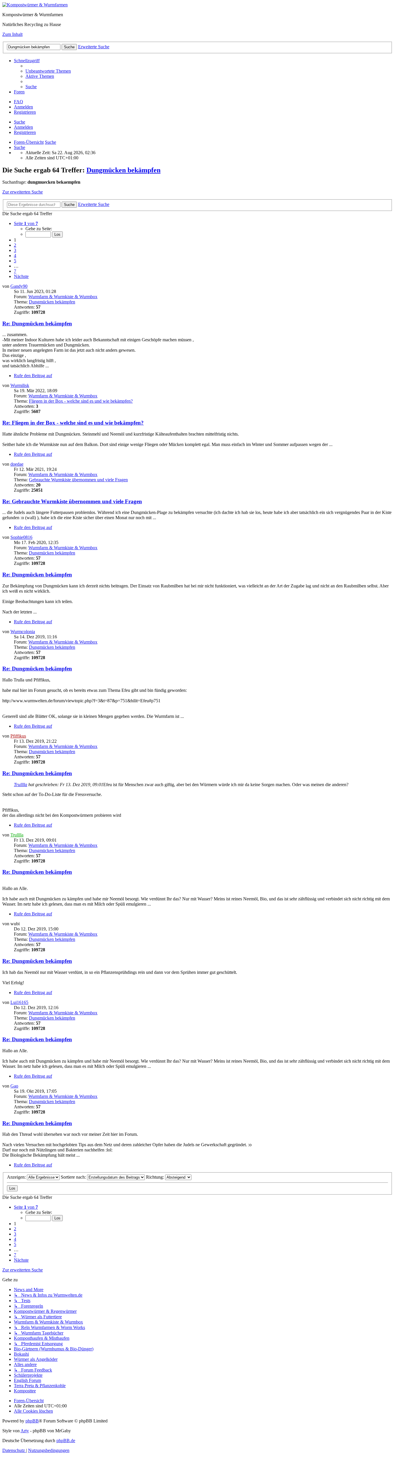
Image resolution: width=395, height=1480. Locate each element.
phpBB (32, 1420)
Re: (37, 323)
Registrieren (25, 132)
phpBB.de (65, 1440)
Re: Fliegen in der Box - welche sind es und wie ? (73, 423)
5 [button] (15, 260)
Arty (25, 1430)
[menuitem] (48, 71)
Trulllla (20, 784)
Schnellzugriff (27, 60)
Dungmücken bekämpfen (123, 170)
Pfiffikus (18, 735)
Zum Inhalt (12, 34)
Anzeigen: (17, 1177)
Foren (19, 91)
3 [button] (15, 250)
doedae (16, 464)
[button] (26, 223)
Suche (19, 121)
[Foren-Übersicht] (35, 4)
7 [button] (15, 271)
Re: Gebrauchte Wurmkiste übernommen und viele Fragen (72, 501)
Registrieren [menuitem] (25, 112)
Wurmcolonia (22, 631)
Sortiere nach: (74, 1177)
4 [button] (15, 255)
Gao (14, 1085)
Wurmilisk (19, 385)
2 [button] (15, 245)
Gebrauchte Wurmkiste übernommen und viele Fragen (78, 479)
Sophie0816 (21, 537)
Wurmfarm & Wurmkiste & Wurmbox (62, 296)
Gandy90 (18, 286)
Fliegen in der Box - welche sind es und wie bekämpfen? (81, 401)
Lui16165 (19, 1002)
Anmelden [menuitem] (23, 106)
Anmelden (23, 127)
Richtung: (155, 1177)
